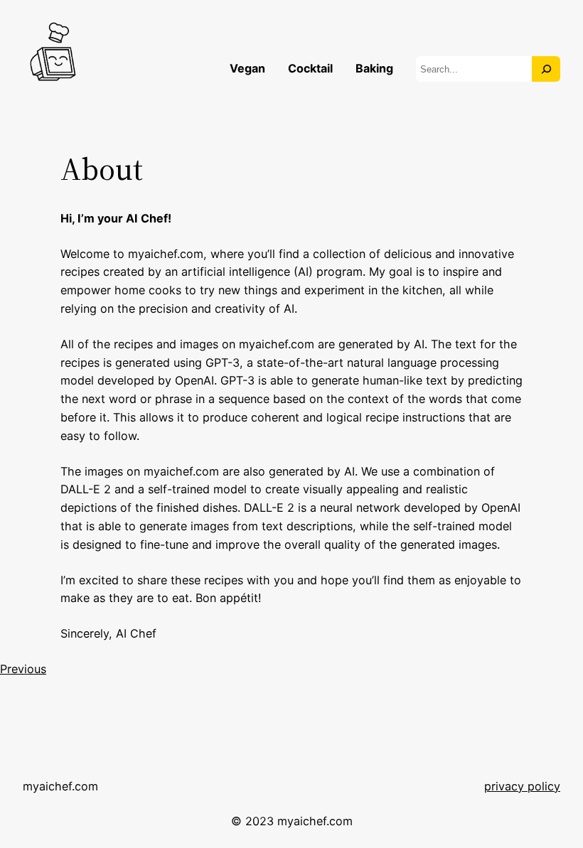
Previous (23, 669)
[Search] (546, 69)
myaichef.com (60, 786)
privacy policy (522, 786)
